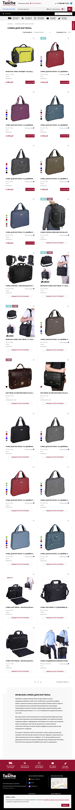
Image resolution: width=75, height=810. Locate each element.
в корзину (29, 82)
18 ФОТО (64, 292)
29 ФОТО (30, 292)
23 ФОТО (64, 239)
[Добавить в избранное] (33, 38)
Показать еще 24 (62, 682)
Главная (10, 23)
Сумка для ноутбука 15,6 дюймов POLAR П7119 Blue (54, 125)
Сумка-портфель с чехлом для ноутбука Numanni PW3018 (20, 607)
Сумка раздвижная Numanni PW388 (54, 661)
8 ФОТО (64, 185)
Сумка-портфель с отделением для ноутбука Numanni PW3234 (54, 607)
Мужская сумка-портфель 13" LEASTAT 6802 (54, 286)
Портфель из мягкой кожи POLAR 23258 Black (54, 393)
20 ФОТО (30, 346)
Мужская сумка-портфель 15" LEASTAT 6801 (20, 339)
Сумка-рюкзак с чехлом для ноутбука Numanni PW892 (20, 286)
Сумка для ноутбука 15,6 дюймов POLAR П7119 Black (20, 446)
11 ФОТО (30, 614)
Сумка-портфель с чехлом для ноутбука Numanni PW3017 (20, 661)
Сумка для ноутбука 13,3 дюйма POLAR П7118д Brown (54, 339)
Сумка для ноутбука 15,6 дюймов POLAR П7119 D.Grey (20, 178)
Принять (65, 805)
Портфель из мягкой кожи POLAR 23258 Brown (20, 393)
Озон (32, 782)
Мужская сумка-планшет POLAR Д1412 (20, 71)
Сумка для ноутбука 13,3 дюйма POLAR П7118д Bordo (20, 500)
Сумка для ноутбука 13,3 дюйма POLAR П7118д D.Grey (54, 500)
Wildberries (34, 786)
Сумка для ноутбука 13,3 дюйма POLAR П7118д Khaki (54, 178)
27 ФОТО (30, 78)
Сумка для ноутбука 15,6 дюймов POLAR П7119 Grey (54, 446)
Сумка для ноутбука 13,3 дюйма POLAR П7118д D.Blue (20, 232)
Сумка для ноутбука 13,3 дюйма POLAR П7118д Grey (54, 553)
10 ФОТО (30, 667)
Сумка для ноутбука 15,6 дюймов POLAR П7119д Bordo (54, 71)
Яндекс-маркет (35, 779)
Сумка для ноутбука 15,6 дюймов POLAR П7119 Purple (20, 125)
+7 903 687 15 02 (63, 3)
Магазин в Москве (9, 9)
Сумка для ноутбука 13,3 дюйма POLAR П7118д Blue (20, 553)
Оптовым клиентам (23, 9)
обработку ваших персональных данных (56, 799)
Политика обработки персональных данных (14, 786)
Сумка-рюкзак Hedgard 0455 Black (54, 232)
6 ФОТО (64, 78)
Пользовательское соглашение (11, 783)
